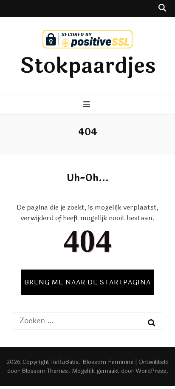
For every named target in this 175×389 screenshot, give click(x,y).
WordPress (150, 370)
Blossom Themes (45, 370)
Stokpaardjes (88, 65)
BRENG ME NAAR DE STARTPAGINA (87, 282)
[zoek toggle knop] (162, 8)
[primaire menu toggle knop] (87, 105)
